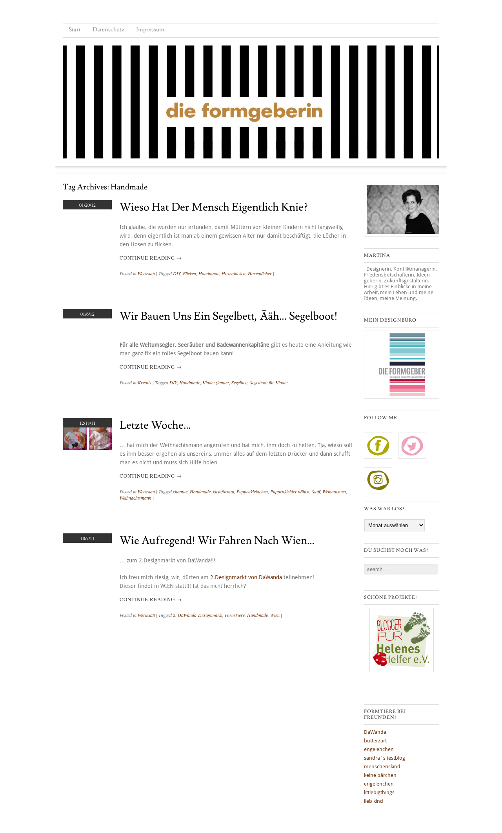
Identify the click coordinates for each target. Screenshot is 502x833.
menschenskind (382, 766)
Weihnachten (334, 491)
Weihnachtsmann (135, 498)
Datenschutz (108, 29)
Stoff (316, 491)
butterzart (375, 741)
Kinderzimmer (215, 382)
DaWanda (375, 732)
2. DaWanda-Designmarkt (197, 615)
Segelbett (239, 382)
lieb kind (373, 801)
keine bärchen (380, 775)
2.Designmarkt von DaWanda (246, 577)
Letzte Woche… (155, 425)
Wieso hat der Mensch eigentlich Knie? (214, 207)
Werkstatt (146, 273)
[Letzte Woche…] (87, 448)
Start (75, 29)
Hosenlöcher (260, 273)
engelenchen (379, 749)
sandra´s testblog (384, 758)
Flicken (189, 273)
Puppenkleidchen (252, 491)
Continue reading (151, 257)
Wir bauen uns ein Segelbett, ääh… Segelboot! (229, 316)
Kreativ (144, 382)
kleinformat (223, 491)
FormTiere (235, 615)
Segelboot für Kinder (269, 382)
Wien (275, 615)
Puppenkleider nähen (289, 491)
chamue (180, 491)
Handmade (208, 273)
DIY (176, 273)
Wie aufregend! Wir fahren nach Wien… (217, 540)
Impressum (150, 29)
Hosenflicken (234, 273)
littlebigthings (379, 792)
